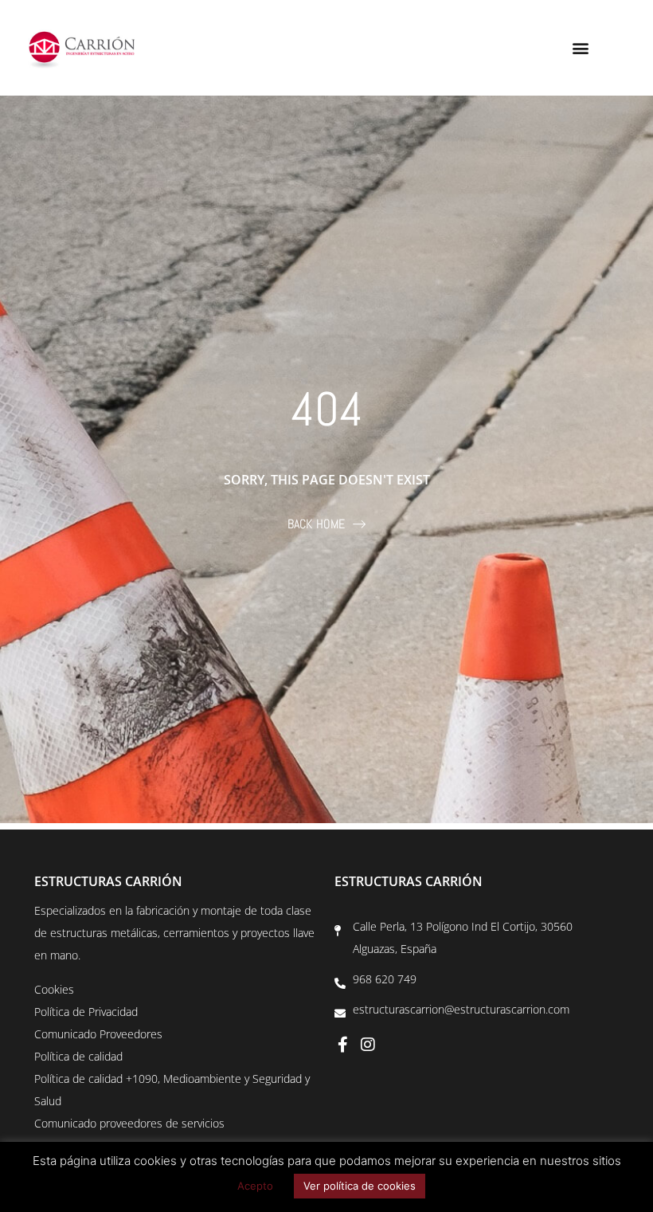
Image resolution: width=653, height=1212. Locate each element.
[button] (580, 48)
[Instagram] (368, 1045)
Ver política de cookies (359, 1185)
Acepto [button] (255, 1185)
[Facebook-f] (342, 1045)
